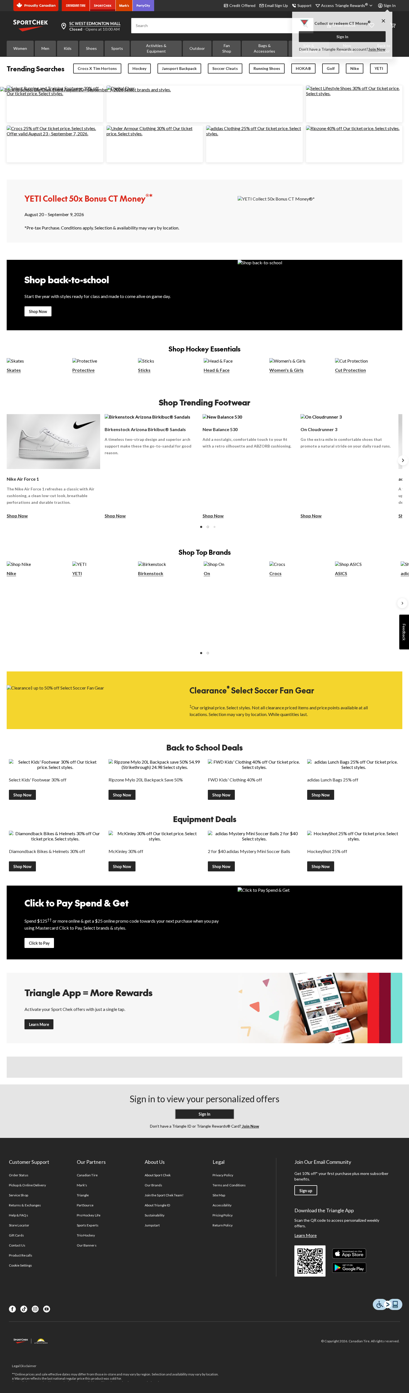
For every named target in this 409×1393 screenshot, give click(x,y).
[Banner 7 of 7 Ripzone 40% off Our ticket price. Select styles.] (353, 128)
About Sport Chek (158, 1175)
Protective (83, 370)
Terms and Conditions (229, 1185)
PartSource (85, 1205)
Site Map (219, 1195)
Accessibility (222, 1205)
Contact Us (17, 1245)
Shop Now (38, 311)
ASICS (341, 573)
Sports (117, 48)
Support (304, 5)
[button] (201, 527)
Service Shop (18, 1195)
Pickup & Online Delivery (27, 1185)
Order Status (18, 1175)
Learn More (39, 1024)
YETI (378, 68)
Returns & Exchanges (25, 1205)
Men (45, 48)
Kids (68, 48)
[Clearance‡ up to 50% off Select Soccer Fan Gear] (89, 699)
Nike (354, 68)
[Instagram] (35, 1309)
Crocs (275, 573)
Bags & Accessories (264, 48)
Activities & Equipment (156, 48)
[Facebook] (12, 1309)
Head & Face (217, 370)
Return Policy (223, 1225)
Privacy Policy (223, 1175)
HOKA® (303, 68)
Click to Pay (39, 943)
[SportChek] (103, 5)
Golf (331, 68)
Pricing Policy (223, 1215)
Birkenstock (150, 573)
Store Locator (19, 1225)
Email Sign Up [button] (276, 5)
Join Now (376, 49)
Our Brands (153, 1185)
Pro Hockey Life (88, 1215)
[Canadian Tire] (76, 5)
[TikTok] (23, 1309)
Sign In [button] (390, 5)
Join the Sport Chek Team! (164, 1195)
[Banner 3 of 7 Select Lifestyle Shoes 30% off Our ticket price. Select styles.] (354, 93)
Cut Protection (350, 370)
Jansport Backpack (179, 68)
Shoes (91, 48)
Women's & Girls (286, 370)
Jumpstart (152, 1225)
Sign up (305, 1190)
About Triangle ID (157, 1205)
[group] (53, 466)
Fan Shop (226, 48)
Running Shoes (266, 68)
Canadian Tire (87, 1175)
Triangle (83, 1195)
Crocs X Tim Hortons (97, 68)
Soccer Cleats (225, 68)
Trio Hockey (86, 1235)
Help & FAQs (18, 1215)
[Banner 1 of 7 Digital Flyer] (121, 88)
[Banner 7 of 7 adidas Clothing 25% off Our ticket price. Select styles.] (254, 133)
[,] (402, 603)
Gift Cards (16, 1235)
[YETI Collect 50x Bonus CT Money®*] (320, 210)
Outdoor (197, 48)
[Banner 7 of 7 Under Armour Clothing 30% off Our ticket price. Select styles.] (155, 133)
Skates (14, 370)
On (207, 573)
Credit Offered (242, 5)
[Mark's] (124, 5)
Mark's (82, 1185)
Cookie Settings (20, 1265)
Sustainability (154, 1215)
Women (20, 48)
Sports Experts (87, 1225)
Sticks (144, 370)
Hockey (139, 68)
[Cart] (393, 26)
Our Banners (86, 1245)
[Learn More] (320, 1008)
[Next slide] (403, 460)
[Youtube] (46, 1309)
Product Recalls (20, 1255)
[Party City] (143, 5)
